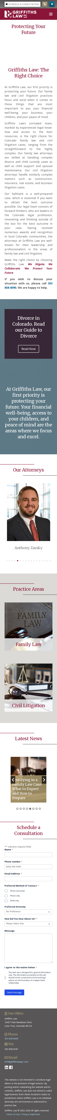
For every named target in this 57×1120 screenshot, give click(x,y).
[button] (50, 14)
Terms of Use (13, 1114)
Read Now (28, 349)
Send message (14, 992)
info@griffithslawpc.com (16, 1061)
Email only (14, 900)
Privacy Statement (31, 1114)
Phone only (15, 895)
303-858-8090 (11, 1038)
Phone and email (17, 891)
